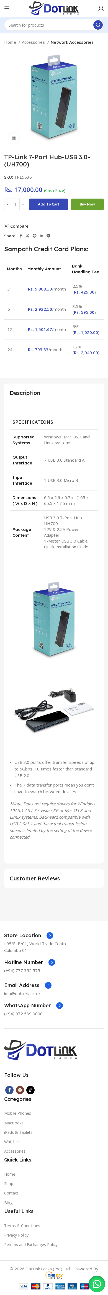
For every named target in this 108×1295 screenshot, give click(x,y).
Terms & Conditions (22, 1225)
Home (10, 42)
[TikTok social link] (30, 1090)
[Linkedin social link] (41, 235)
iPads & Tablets (18, 1132)
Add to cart (48, 204)
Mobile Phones (17, 1113)
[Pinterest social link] (34, 235)
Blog (8, 1202)
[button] (97, 1284)
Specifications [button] (32, 422)
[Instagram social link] (20, 1090)
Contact (11, 1193)
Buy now (87, 204)
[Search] (98, 25)
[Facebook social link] (21, 235)
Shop (8, 1183)
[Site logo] (54, 8)
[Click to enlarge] (13, 138)
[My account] (101, 8)
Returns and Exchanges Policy (31, 1244)
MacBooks (14, 1123)
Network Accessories (72, 42)
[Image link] (40, 1049)
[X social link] (27, 235)
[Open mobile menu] (6, 8)
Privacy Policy (16, 1235)
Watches (12, 1141)
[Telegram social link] (48, 235)
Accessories (34, 42)
